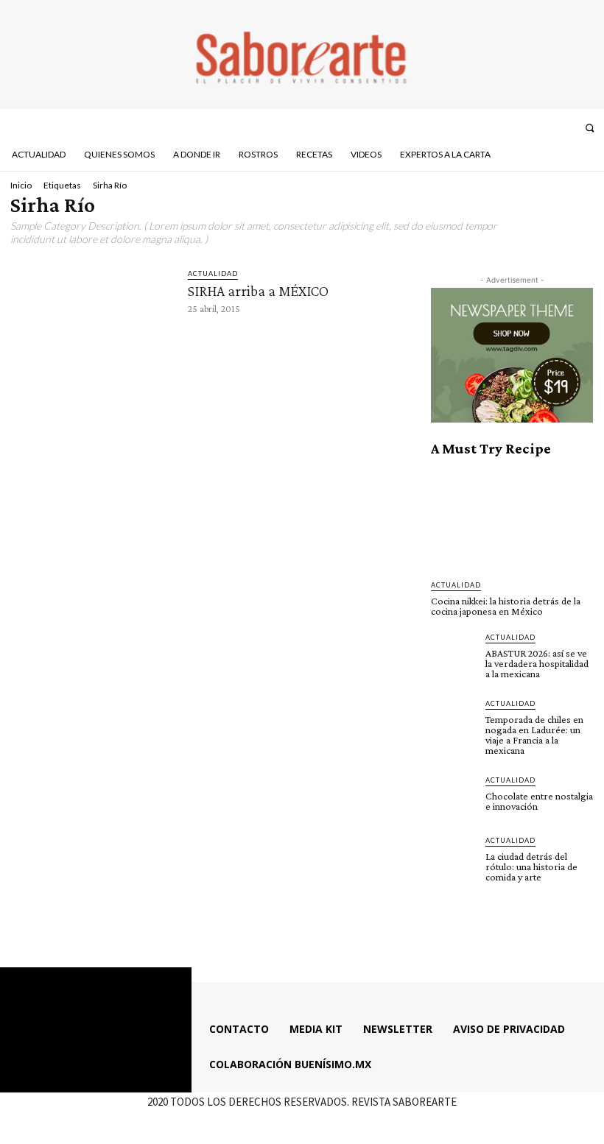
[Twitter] (545, 127)
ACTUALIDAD (213, 273)
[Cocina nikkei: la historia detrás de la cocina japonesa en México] (512, 518)
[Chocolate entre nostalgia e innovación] (454, 797)
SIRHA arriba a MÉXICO (258, 291)
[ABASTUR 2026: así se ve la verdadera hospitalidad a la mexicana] (454, 654)
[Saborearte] (302, 54)
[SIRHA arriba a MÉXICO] (92, 312)
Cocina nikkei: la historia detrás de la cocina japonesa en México (505, 606)
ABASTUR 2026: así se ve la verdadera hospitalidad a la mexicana (537, 663)
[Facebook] (506, 127)
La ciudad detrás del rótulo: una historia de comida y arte (531, 866)
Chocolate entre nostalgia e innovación (539, 801)
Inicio (21, 185)
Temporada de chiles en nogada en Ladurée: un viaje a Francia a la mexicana (534, 734)
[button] (589, 127)
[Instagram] (526, 127)
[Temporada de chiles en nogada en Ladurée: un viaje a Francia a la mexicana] (454, 721)
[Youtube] (565, 127)
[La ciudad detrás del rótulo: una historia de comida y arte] (454, 857)
